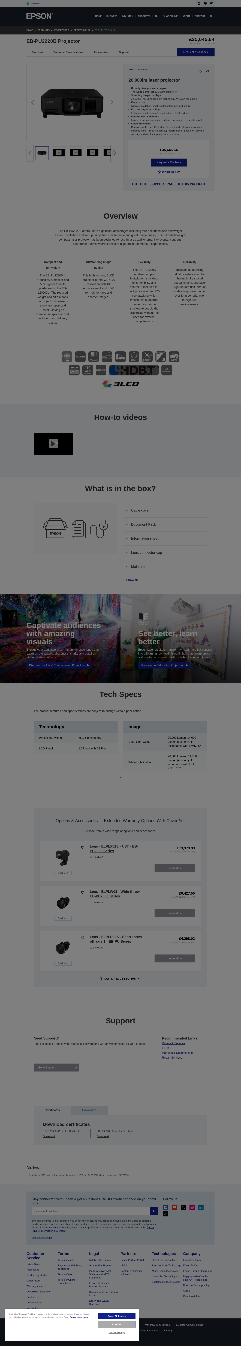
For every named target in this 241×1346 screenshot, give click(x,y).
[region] (72, 1325)
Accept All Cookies (117, 1316)
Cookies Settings (117, 1333)
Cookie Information (79, 1317)
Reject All (116, 1324)
